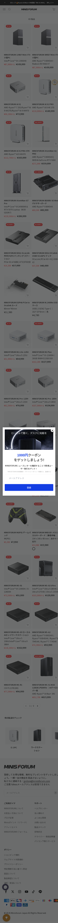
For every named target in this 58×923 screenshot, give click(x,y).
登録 (29, 487)
